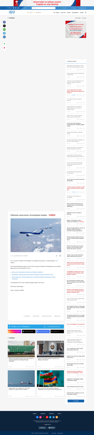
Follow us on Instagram (15, 331)
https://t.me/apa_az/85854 (17, 290)
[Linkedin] (17, 8)
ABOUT (35, 413)
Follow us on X (56, 331)
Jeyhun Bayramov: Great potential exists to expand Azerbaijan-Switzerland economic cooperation (34, 277)
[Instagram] (9, 8)
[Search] (53, 8)
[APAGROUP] (47, 424)
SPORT (82, 12)
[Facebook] (37, 417)
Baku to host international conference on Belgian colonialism (27, 272)
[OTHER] (85, 12)
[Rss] (18, 8)
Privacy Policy (60, 433)
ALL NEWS (56, 12)
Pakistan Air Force (46, 316)
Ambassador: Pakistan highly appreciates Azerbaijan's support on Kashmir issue (32, 274)
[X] (11, 8)
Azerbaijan (27, 316)
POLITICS (63, 12)
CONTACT (42, 413)
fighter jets (57, 316)
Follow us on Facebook (43, 331)
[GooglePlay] (42, 428)
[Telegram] (15, 8)
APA (57, 260)
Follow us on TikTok (29, 331)
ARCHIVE (51, 413)
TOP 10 (59, 413)
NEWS (69, 12)
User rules (54, 433)
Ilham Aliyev (36, 316)
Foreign (84, 18)
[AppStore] (51, 428)
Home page (78, 18)
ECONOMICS (75, 12)
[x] (44, 417)
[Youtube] (13, 8)
